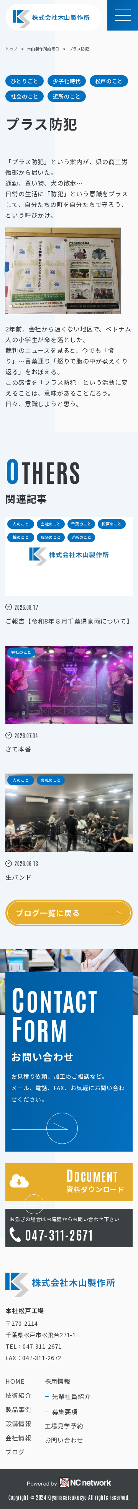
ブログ (15, 1451)
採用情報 (58, 1381)
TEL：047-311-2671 (33, 1346)
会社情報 (18, 1437)
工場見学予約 (64, 1425)
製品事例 (18, 1409)
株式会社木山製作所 (61, 17)
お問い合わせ (64, 1439)
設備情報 (18, 1423)
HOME (14, 1381)
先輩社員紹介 (71, 1396)
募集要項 (65, 1411)
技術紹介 (18, 1395)
